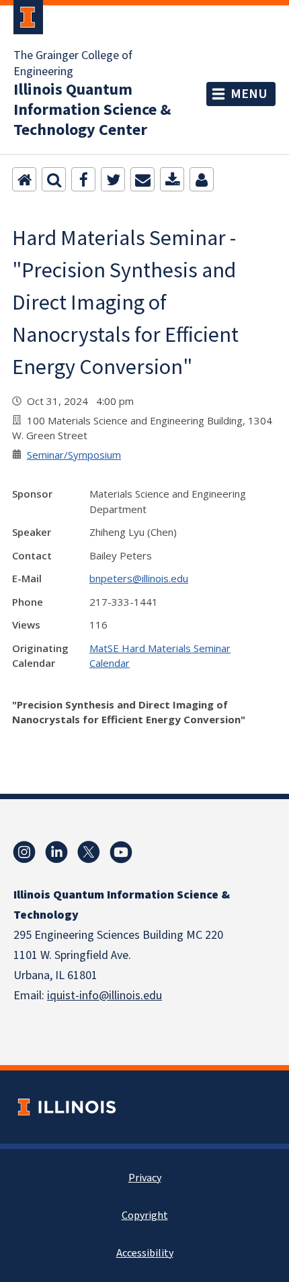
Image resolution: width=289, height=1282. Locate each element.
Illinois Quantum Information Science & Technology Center (92, 110)
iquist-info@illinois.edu (104, 995)
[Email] (142, 179)
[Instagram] (24, 852)
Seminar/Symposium (74, 454)
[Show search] (54, 179)
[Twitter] (113, 179)
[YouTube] (121, 852)
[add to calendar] (172, 179)
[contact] (202, 179)
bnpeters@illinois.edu (138, 578)
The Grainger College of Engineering (72, 64)
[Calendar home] (24, 179)
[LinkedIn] (56, 852)
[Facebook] (83, 179)
